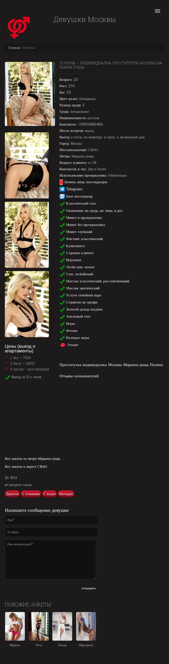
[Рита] (38, 626)
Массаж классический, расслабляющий (97, 281)
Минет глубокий (78, 231)
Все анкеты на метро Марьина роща (32, 458)
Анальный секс (78, 316)
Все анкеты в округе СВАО (26, 466)
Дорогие (12, 494)
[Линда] (62, 626)
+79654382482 (90, 124)
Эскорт (72, 344)
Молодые (66, 494)
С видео (49, 494)
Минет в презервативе (83, 217)
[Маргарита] (86, 626)
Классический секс (80, 203)
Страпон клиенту (79, 253)
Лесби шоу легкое (79, 267)
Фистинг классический (84, 239)
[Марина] (15, 626)
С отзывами (31, 494)
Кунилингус (75, 246)
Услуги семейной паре (83, 295)
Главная (14, 47)
